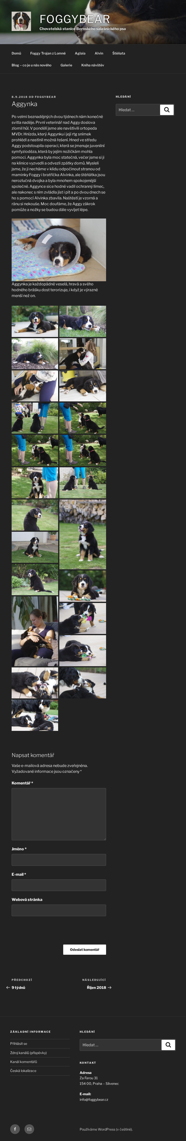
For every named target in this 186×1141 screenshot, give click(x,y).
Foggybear (74, 19)
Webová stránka (27, 899)
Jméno (19, 849)
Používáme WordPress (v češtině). (106, 1129)
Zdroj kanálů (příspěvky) (28, 1053)
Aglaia (80, 53)
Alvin (99, 53)
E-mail (19, 874)
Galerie (66, 65)
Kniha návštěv (92, 65)
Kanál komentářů (23, 1062)
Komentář (22, 783)
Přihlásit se (18, 1043)
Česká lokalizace (23, 1071)
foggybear (45, 97)
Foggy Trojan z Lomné (48, 53)
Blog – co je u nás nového (31, 65)
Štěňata (118, 53)
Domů (16, 53)
